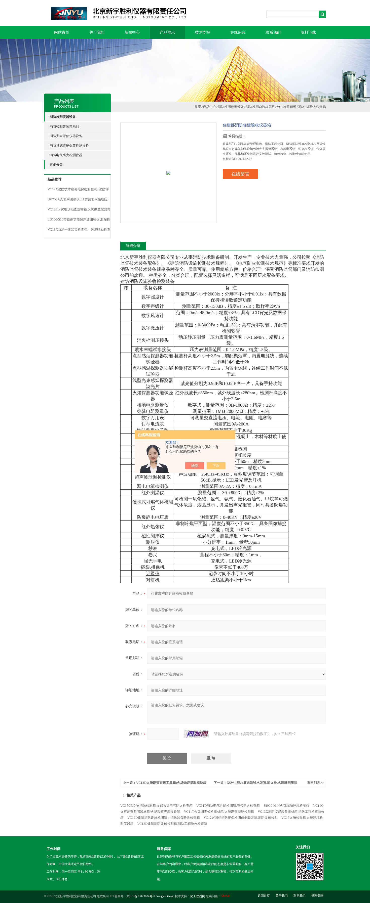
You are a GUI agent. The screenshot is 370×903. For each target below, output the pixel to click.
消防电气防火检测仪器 (66, 155)
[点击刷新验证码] (196, 734)
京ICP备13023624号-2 (141, 896)
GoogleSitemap (165, 896)
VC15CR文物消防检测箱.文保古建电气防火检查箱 (156, 805)
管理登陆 (317, 895)
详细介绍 (133, 246)
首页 (198, 107)
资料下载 (308, 32)
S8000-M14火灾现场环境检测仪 (286, 805)
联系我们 (273, 32)
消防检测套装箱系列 (64, 126)
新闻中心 (132, 32)
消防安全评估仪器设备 (66, 136)
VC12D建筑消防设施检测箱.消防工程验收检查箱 (172, 824)
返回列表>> (315, 783)
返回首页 (264, 895)
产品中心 (209, 107)
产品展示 (167, 32)
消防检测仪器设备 (231, 107)
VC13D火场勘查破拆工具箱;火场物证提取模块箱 (171, 783)
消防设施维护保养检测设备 (69, 145)
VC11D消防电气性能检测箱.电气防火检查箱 (228, 805)
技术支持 (202, 32)
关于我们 (96, 32)
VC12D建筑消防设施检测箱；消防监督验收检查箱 (163, 818)
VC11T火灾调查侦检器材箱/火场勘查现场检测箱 (219, 811)
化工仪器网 (197, 896)
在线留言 (237, 32)
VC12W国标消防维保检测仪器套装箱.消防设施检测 (241, 818)
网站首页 (61, 32)
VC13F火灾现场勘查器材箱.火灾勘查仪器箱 (79, 209)
